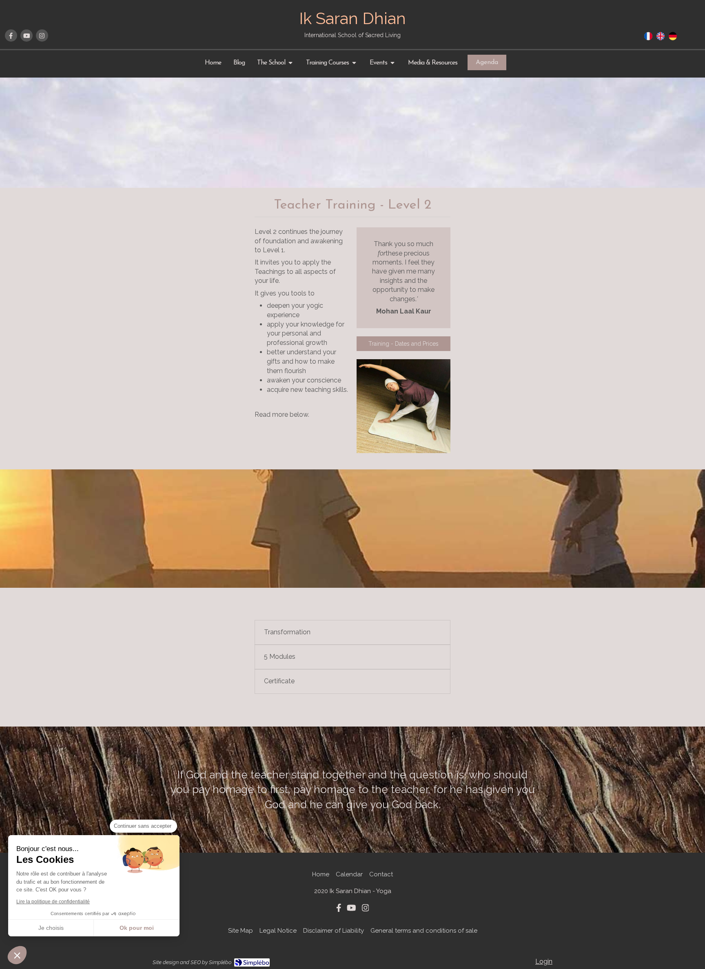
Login (543, 961)
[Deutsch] (673, 39)
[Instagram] (42, 35)
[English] (660, 39)
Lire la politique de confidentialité (53, 902)
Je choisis (51, 928)
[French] (648, 39)
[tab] (352, 632)
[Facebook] (11, 35)
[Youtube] (26, 35)
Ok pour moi (137, 928)
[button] (17, 955)
